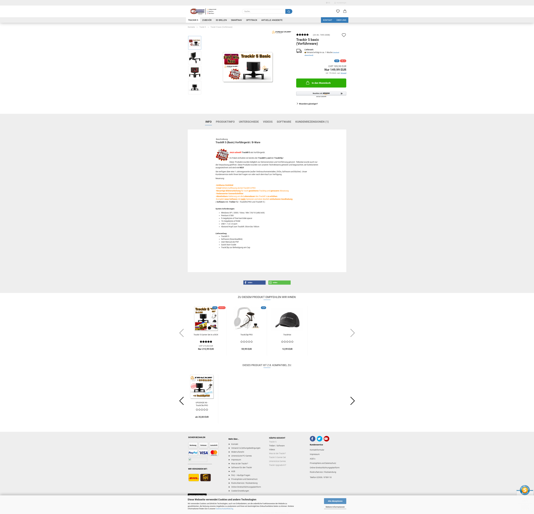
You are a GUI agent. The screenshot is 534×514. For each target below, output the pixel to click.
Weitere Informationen (335, 507)
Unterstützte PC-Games (241, 456)
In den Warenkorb (321, 83)
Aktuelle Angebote (272, 20)
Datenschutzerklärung (224, 509)
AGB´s (312, 459)
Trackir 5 (193, 20)
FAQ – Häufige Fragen (240, 475)
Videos (268, 121)
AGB (233, 471)
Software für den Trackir (241, 467)
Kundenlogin (341, 3)
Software (284, 121)
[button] (344, 11)
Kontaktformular (317, 450)
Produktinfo (225, 121)
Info (208, 121)
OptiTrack (251, 20)
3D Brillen (221, 20)
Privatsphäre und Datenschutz (244, 479)
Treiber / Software (277, 446)
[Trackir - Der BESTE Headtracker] (203, 11)
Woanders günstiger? (308, 104)
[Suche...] (288, 11)
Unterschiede (249, 121)
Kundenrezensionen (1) (312, 121)
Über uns (341, 20)
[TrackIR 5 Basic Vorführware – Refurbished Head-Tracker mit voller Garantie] (248, 65)
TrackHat (287, 335)
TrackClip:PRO (246, 335)
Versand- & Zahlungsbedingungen (245, 448)
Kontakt (327, 20)
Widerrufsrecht (237, 452)
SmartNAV (236, 20)
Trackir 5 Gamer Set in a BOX (206, 335)
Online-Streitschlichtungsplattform (246, 487)
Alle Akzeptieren (335, 501)
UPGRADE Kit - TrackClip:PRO (202, 403)
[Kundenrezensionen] (302, 36)
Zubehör (207, 20)
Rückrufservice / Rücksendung (244, 483)
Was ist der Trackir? (239, 463)
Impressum (236, 460)
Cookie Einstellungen (240, 491)
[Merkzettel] (337, 11)
